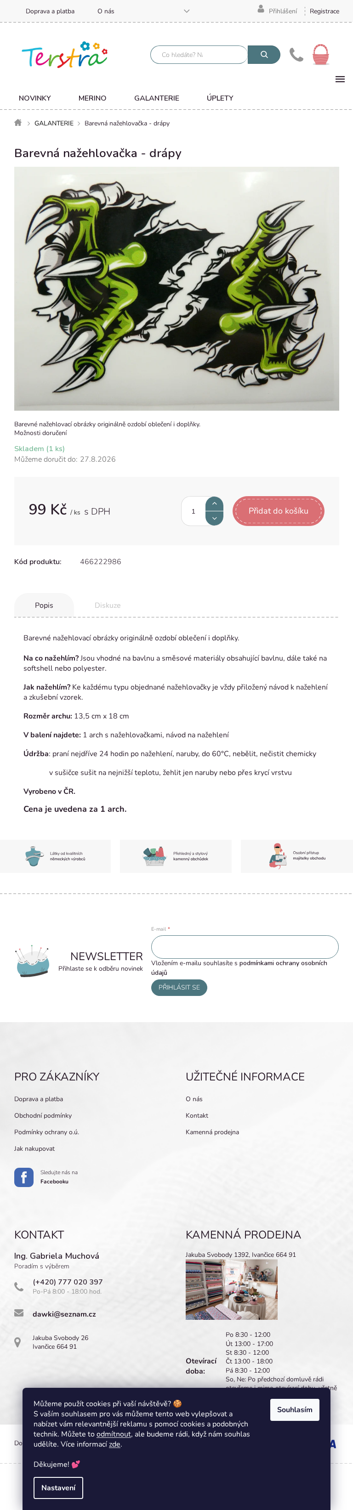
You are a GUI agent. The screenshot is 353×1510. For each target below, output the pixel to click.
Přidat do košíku (278, 510)
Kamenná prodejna (212, 1132)
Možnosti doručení (40, 433)
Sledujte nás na (59, 1177)
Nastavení (58, 1488)
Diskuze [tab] (108, 605)
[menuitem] (35, 98)
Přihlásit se (179, 987)
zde (114, 1444)
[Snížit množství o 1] (214, 518)
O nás (105, 11)
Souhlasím (295, 1410)
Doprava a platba (50, 11)
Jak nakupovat (34, 1148)
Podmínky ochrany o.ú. (46, 1132)
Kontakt (197, 1115)
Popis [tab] (44, 605)
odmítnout (114, 1434)
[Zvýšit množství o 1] (214, 504)
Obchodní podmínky (43, 1115)
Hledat (264, 54)
